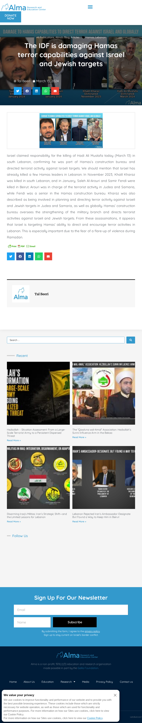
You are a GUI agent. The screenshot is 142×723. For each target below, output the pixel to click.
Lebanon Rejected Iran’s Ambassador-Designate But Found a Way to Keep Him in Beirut (101, 515)
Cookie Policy (95, 718)
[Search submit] (130, 340)
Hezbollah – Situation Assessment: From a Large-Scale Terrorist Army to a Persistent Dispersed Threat (36, 433)
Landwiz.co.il (135, 717)
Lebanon (100, 37)
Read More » (14, 440)
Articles (75, 37)
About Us (29, 681)
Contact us (126, 681)
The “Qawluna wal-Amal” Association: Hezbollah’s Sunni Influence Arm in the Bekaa (101, 431)
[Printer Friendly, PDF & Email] (21, 246)
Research (66, 681)
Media (85, 681)
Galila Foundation (88, 668)
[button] (90, 7)
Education (48, 681)
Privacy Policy (104, 681)
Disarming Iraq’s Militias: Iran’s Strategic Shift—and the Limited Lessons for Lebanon (37, 515)
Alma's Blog (62, 37)
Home (13, 681)
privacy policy (92, 631)
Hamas (89, 37)
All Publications (45, 37)
